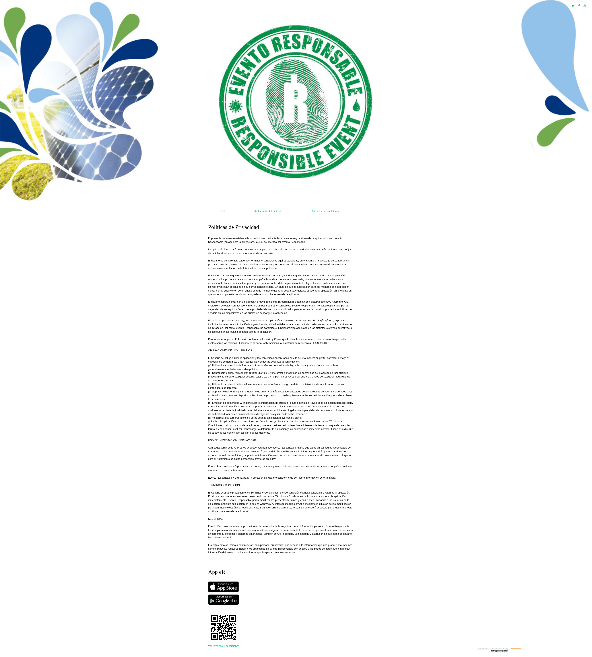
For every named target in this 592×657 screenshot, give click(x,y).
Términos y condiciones (325, 211)
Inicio (223, 211)
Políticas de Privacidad (267, 211)
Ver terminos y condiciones (223, 646)
